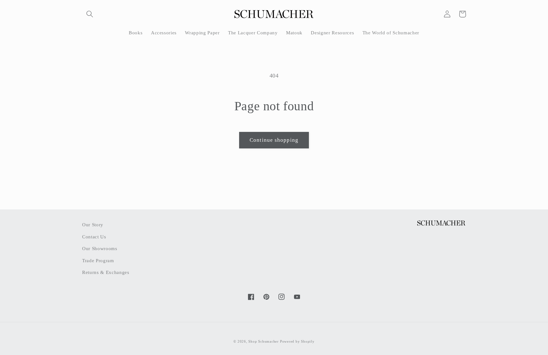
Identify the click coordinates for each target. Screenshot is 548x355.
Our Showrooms (99, 248)
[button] (89, 14)
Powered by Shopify (297, 341)
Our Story (92, 224)
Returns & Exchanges (105, 272)
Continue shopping (274, 140)
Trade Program (98, 260)
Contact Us (94, 236)
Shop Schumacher (263, 341)
